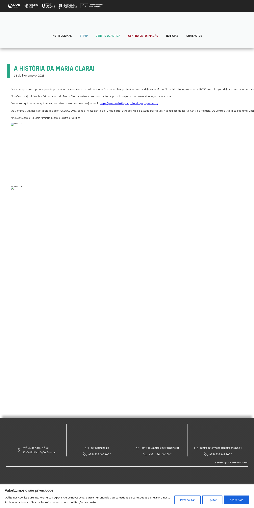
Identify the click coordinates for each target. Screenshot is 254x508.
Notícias (172, 36)
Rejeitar (212, 499)
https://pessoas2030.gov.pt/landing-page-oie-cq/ (129, 103)
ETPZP (84, 36)
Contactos (194, 36)
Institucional (62, 36)
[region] (127, 496)
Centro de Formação (143, 36)
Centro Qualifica (108, 36)
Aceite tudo (236, 499)
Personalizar (187, 499)
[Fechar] (249, 487)
